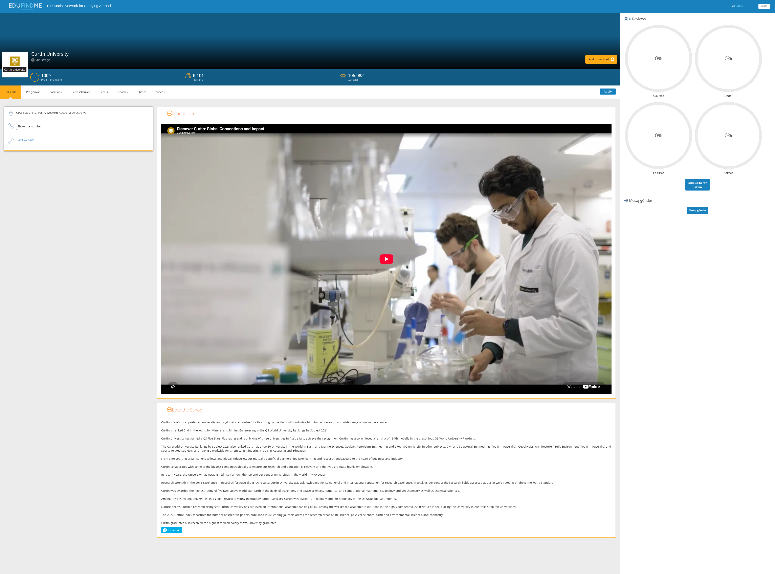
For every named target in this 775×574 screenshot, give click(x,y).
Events (104, 92)
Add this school (599, 59)
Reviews (123, 92)
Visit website (26, 140)
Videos (160, 92)
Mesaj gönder (697, 210)
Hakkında (10, 92)
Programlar (33, 92)
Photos (142, 92)
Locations (56, 92)
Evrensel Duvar (81, 92)
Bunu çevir (174, 530)
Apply (608, 91)
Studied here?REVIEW (697, 185)
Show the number (30, 126)
